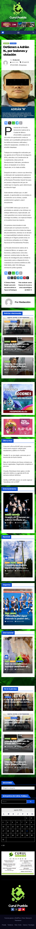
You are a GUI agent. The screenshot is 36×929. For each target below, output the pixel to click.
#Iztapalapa (23, 65)
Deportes (13, 613)
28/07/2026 (10, 621)
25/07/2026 (10, 522)
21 (22, 831)
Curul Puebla (18, 17)
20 (17, 831)
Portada (7, 321)
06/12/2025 (10, 666)
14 (22, 826)
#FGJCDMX (14, 65)
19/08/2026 (10, 570)
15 (27, 826)
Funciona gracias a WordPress (13, 918)
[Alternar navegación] (18, 32)
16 (32, 826)
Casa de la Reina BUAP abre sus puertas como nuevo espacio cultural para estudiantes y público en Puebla (17, 448)
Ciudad (7, 613)
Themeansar (18, 920)
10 (3, 826)
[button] (33, 32)
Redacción (16, 60)
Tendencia (19, 658)
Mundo (7, 658)
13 (17, 826)
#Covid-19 (25, 62)
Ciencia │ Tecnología (28, 925)
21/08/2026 (9, 705)
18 (8, 831)
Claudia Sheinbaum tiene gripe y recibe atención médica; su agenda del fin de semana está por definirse (16, 473)
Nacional (6, 43)
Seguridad (13, 43)
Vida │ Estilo (15, 514)
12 (13, 826)
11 (8, 826)
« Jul (3, 845)
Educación (8, 562)
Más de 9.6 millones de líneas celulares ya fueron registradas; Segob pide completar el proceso (18, 464)
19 (13, 831)
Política (13, 658)
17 (3, 831)
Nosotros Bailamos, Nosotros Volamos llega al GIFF (17, 520)
